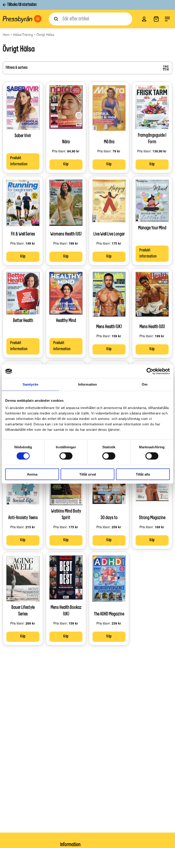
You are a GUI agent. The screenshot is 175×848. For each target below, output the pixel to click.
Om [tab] (144, 384)
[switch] (65, 456)
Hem (6, 34)
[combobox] (90, 18)
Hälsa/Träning (23, 34)
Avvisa (32, 474)
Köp (66, 164)
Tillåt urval (87, 474)
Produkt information (19, 161)
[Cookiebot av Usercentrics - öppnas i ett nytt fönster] (150, 371)
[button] (144, 19)
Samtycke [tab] (30, 384)
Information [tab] (87, 384)
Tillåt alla (143, 474)
